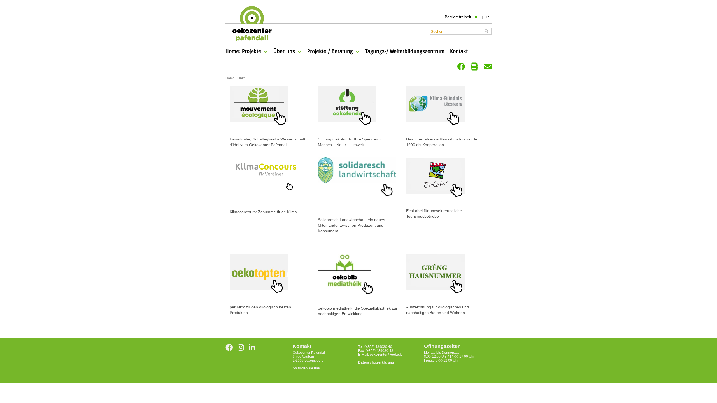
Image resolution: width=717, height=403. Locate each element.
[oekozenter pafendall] (250, 24)
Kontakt (459, 51)
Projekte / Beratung (330, 51)
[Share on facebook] (461, 67)
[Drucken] (474, 67)
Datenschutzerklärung (376, 362)
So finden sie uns (306, 368)
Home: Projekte (243, 51)
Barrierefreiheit (458, 17)
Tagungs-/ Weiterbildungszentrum (404, 51)
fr (487, 17)
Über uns (284, 51)
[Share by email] (488, 67)
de (476, 17)
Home (230, 78)
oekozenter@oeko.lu (386, 355)
